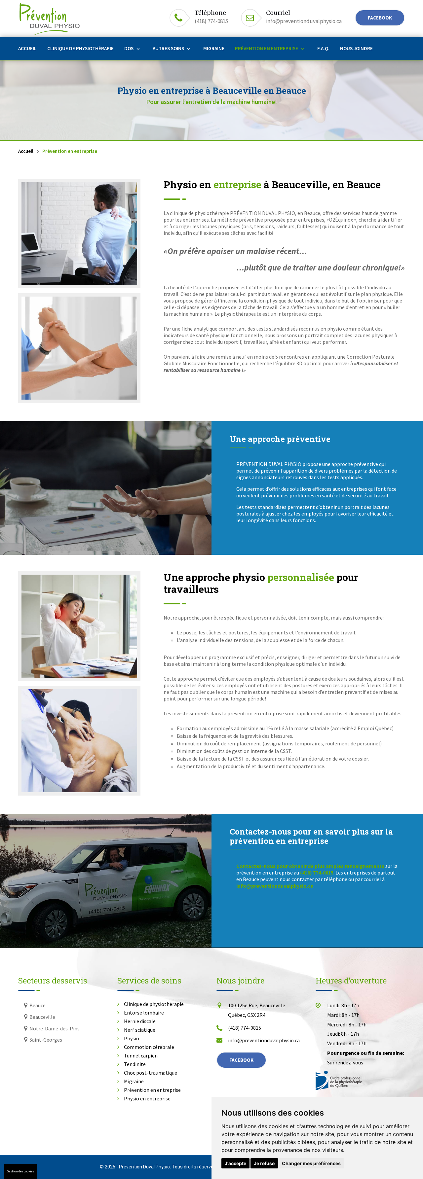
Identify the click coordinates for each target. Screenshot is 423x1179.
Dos (129, 48)
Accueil (27, 48)
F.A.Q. (323, 48)
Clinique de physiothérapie (80, 48)
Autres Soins (168, 48)
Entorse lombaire (144, 1012)
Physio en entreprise (147, 1098)
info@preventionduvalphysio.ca (304, 21)
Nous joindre (356, 48)
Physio (131, 1038)
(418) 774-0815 (211, 21)
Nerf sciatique (139, 1029)
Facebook (380, 18)
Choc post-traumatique (150, 1072)
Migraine (213, 48)
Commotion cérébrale (149, 1047)
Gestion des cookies (20, 1171)
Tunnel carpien (141, 1055)
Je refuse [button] (264, 1163)
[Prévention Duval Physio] (79, 233)
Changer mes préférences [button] (311, 1163)
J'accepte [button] (235, 1163)
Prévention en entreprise (266, 48)
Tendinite (135, 1064)
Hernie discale (140, 1021)
